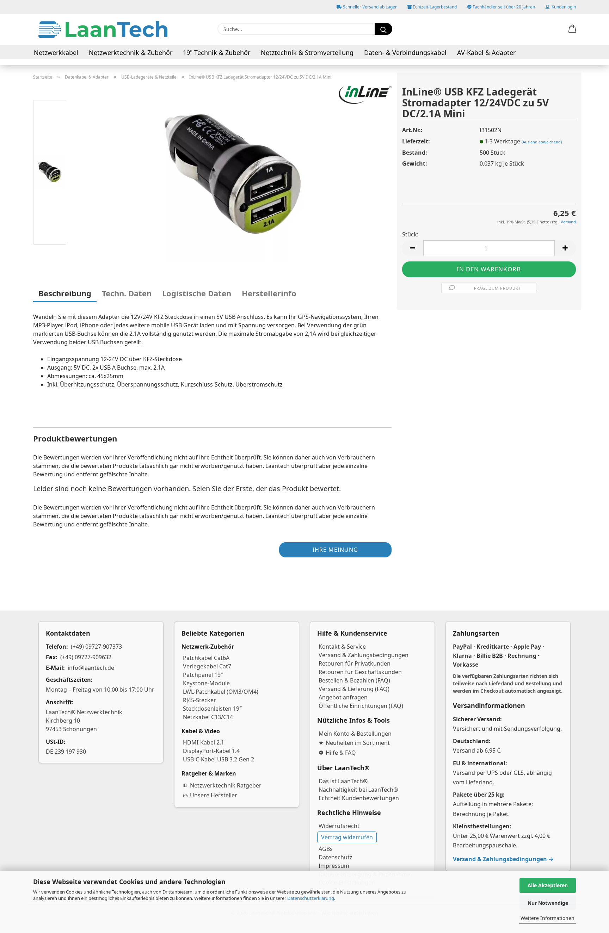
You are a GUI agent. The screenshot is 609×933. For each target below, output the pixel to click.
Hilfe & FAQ (341, 752)
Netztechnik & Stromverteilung (307, 52)
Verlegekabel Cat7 (207, 666)
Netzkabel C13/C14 (208, 717)
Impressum (334, 866)
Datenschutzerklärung (310, 898)
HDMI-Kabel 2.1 (203, 742)
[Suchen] (383, 29)
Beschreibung (64, 293)
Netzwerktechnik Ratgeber (226, 785)
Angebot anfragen (343, 697)
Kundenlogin (562, 7)
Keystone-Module (206, 683)
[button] (572, 29)
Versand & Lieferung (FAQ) (354, 689)
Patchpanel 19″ (203, 675)
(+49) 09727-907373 (96, 646)
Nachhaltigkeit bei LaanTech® (358, 789)
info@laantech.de (91, 668)
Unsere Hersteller (213, 795)
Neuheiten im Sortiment (358, 743)
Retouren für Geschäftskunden (360, 672)
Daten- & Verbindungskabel (405, 52)
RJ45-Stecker (199, 700)
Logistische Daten (196, 293)
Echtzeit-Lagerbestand (434, 7)
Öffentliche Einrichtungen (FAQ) (361, 706)
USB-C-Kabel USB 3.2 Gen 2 (218, 759)
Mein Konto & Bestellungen (355, 733)
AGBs (326, 849)
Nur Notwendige (548, 903)
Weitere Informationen (547, 918)
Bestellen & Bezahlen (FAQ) (354, 680)
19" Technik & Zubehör (216, 52)
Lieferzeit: (416, 141)
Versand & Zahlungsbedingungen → (503, 859)
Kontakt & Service (342, 646)
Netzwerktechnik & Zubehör (130, 52)
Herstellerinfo (269, 293)
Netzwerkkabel (56, 52)
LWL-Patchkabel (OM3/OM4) (220, 692)
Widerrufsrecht (339, 826)
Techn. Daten (127, 293)
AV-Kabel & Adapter (486, 52)
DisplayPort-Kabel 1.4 (211, 751)
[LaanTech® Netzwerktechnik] (103, 29)
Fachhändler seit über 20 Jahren (503, 7)
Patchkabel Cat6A (206, 658)
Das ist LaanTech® (343, 781)
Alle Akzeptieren (548, 885)
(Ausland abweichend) (542, 141)
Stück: (410, 234)
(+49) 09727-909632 (85, 657)
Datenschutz (335, 857)
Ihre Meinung (335, 550)
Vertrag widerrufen (347, 837)
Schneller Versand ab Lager (369, 7)
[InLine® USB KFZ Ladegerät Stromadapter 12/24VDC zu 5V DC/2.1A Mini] (232, 173)
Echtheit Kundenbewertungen (359, 798)
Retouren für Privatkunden (354, 663)
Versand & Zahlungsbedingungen (363, 655)
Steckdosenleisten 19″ (212, 708)
